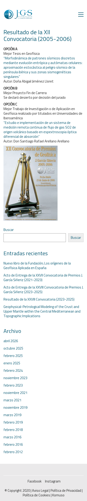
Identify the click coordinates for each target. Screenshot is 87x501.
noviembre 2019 (15, 407)
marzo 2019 (12, 415)
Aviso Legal (40, 490)
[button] (81, 14)
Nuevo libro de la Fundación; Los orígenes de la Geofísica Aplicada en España (37, 265)
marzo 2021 (12, 400)
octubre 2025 (13, 348)
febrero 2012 (13, 452)
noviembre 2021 (15, 392)
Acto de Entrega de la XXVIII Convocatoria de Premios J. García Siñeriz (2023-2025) (43, 289)
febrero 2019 (13, 422)
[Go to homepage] (17, 14)
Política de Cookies (36, 495)
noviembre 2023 (15, 378)
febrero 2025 (13, 355)
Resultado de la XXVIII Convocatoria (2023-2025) (38, 299)
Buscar (8, 229)
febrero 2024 (13, 370)
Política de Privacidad (66, 490)
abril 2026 (10, 341)
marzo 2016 (12, 437)
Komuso (58, 495)
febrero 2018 (13, 429)
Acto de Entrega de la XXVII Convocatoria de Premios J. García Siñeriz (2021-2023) (43, 277)
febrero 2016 (13, 444)
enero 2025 (11, 363)
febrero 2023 (13, 385)
